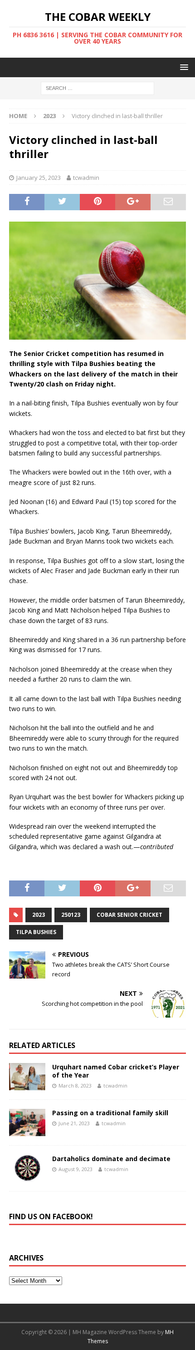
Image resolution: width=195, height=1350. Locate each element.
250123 (70, 915)
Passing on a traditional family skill (110, 1112)
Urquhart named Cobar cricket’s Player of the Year (115, 1071)
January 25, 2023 (38, 177)
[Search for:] (97, 88)
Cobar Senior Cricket (129, 915)
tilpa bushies (36, 932)
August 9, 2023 (75, 1169)
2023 (38, 915)
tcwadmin (86, 177)
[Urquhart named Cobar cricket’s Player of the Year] (27, 1076)
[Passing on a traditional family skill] (27, 1122)
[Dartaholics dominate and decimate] (27, 1168)
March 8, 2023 (75, 1085)
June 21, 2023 (74, 1123)
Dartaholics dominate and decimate (111, 1158)
